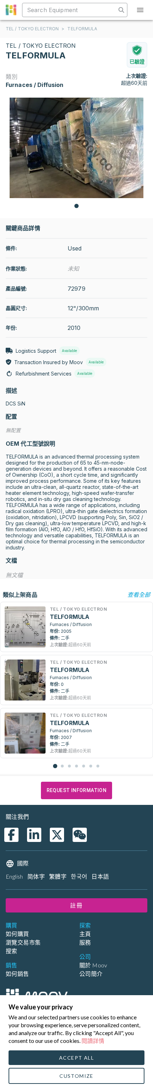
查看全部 (138, 594)
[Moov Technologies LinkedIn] (34, 835)
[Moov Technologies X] (57, 835)
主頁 (85, 933)
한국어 (79, 876)
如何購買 (17, 933)
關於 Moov (93, 965)
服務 (85, 942)
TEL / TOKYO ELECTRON (32, 28)
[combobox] (70, 10)
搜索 (11, 950)
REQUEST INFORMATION (77, 790)
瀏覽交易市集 (23, 942)
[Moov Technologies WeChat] (80, 835)
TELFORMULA (82, 28)
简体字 (36, 876)
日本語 (100, 876)
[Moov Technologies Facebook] (11, 835)
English (14, 876)
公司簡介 (91, 973)
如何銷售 (17, 973)
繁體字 (58, 876)
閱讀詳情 (92, 1040)
